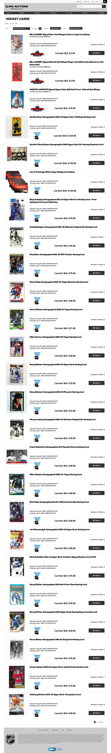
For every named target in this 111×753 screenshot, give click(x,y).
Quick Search (53, 13)
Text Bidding (101, 13)
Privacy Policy (55, 730)
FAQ (92, 1)
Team (8, 13)
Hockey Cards (55, 28)
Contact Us (69, 730)
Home (6, 23)
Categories (37, 13)
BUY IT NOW (69, 13)
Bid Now (96, 53)
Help (97, 1)
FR (100, 1)
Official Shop (79, 1)
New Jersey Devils (75, 28)
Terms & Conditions (43, 730)
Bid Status (85, 13)
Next (101, 722)
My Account (86, 1)
